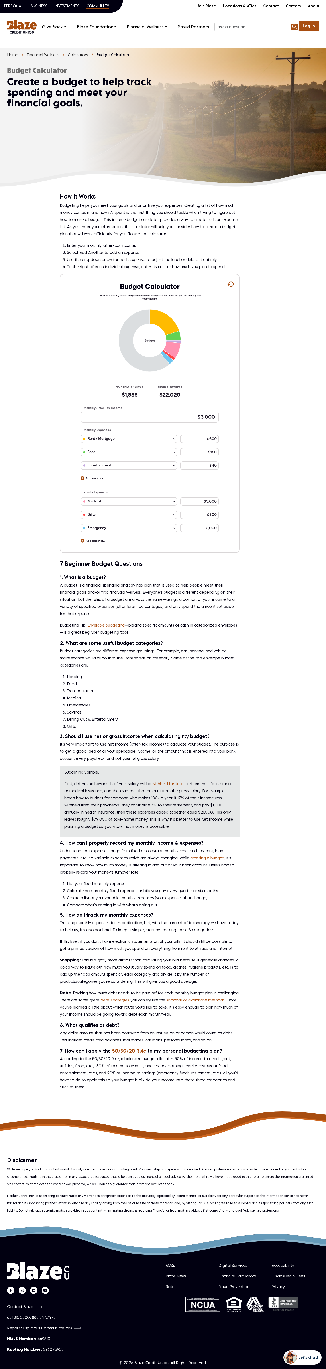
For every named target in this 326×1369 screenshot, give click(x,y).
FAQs (170, 1265)
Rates (171, 1286)
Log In (309, 26)
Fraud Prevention (233, 1286)
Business (38, 6)
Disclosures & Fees (288, 1276)
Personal (13, 6)
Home (12, 54)
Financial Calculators (237, 1276)
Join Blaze (206, 6)
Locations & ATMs (239, 6)
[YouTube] (45, 1290)
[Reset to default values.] (230, 285)
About (313, 6)
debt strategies (115, 1000)
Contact (271, 6)
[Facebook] (10, 1290)
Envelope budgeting (106, 625)
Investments (67, 6)
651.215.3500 (18, 1317)
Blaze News (176, 1276)
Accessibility (282, 1265)
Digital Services (232, 1265)
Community (97, 6)
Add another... (95, 478)
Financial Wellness (43, 54)
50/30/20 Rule (129, 1051)
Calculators (78, 54)
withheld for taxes (168, 783)
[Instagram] (22, 1290)
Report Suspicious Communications (39, 1328)
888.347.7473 (44, 1317)
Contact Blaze (20, 1306)
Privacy (278, 1286)
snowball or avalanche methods (196, 1000)
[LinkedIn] (33, 1290)
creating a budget (207, 858)
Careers (293, 6)
